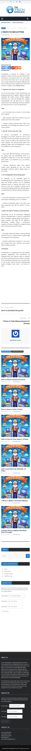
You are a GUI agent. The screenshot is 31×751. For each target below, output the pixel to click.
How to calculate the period (12, 310)
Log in (5, 569)
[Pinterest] (13, 67)
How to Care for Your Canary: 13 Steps (14, 439)
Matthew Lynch (6, 34)
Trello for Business (17, 22)
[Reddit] (16, 67)
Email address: (5, 596)
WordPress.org (8, 576)
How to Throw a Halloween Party (13, 379)
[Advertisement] (15, 284)
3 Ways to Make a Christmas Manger (14, 500)
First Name (4, 601)
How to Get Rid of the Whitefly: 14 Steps (13, 470)
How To (3, 28)
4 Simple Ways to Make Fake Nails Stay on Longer (13, 531)
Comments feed (8, 573)
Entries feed (7, 571)
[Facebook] (2, 67)
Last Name (4, 606)
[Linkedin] (9, 67)
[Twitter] (6, 67)
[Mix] (19, 67)
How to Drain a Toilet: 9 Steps (11, 409)
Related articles (6, 351)
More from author (17, 351)
